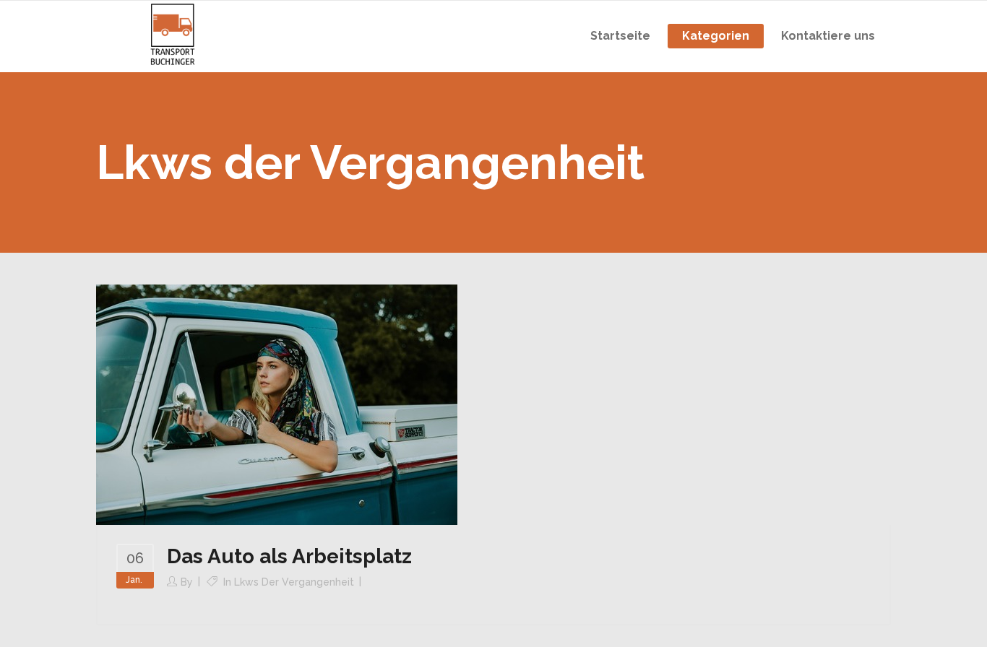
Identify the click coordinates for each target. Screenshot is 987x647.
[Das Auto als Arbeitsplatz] (276, 403)
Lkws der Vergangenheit (294, 582)
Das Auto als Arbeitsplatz (289, 556)
